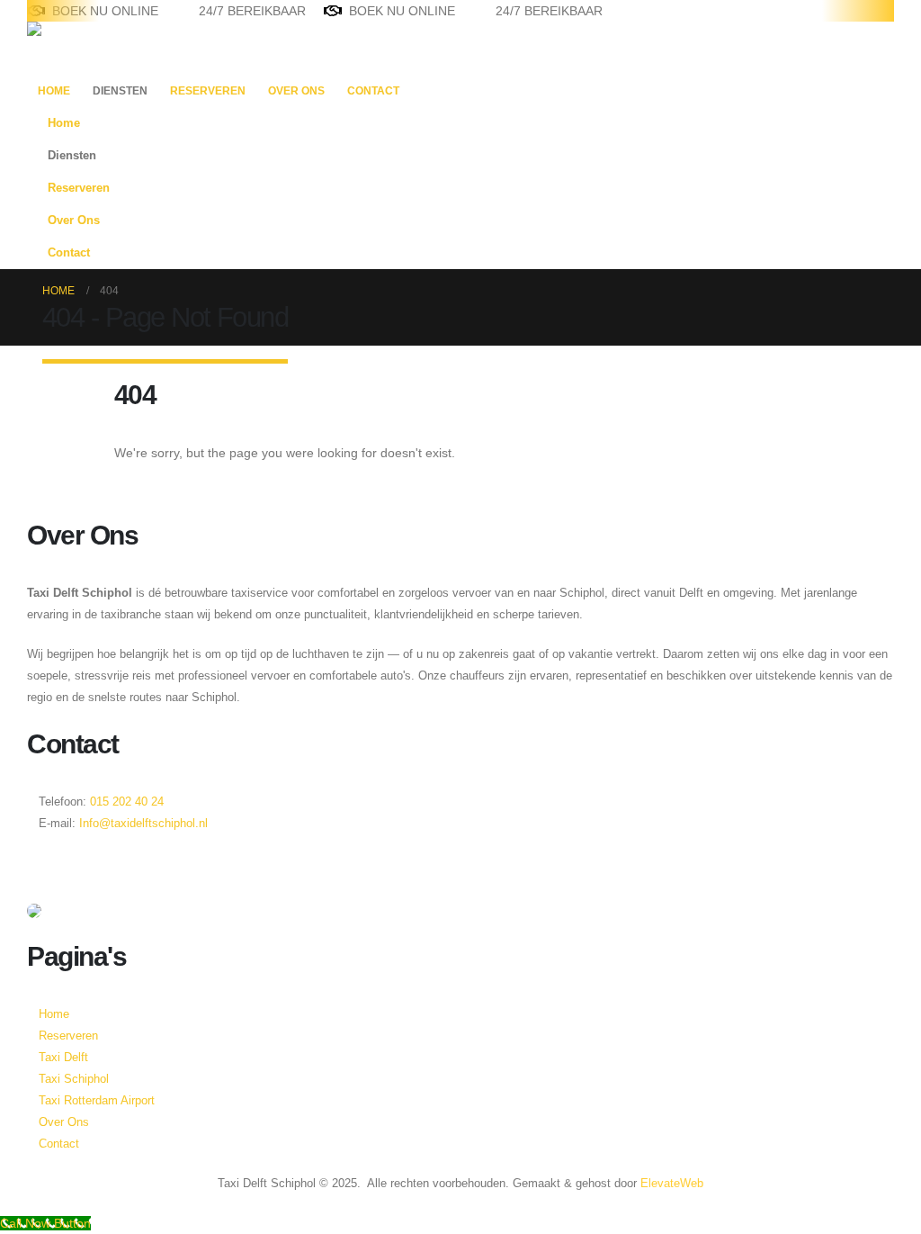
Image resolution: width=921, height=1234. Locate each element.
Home (54, 91)
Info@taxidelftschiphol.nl (143, 823)
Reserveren (208, 91)
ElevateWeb (671, 1183)
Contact (373, 91)
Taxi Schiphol (74, 1079)
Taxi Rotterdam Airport (97, 1100)
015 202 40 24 (125, 802)
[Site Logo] (83, 48)
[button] (860, 183)
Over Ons (296, 91)
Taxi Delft (63, 1057)
